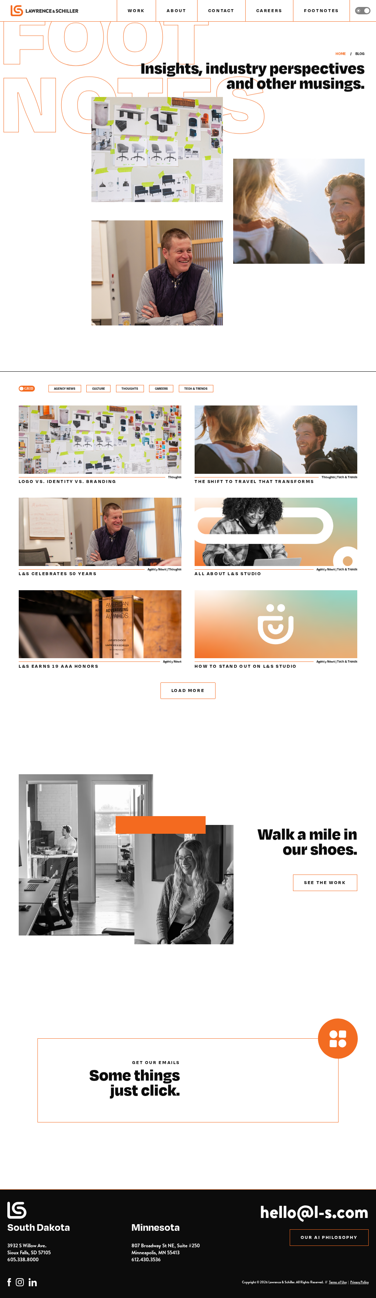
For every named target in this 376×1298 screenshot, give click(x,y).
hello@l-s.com (314, 1211)
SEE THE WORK (325, 882)
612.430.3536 (146, 1259)
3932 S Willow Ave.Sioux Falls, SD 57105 (29, 1249)
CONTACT (221, 10)
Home (341, 53)
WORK (136, 10)
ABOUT (176, 10)
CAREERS (269, 10)
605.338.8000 (23, 1259)
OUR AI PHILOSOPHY (329, 1237)
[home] (44, 11)
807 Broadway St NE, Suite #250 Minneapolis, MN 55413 (165, 1249)
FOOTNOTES (321, 10)
